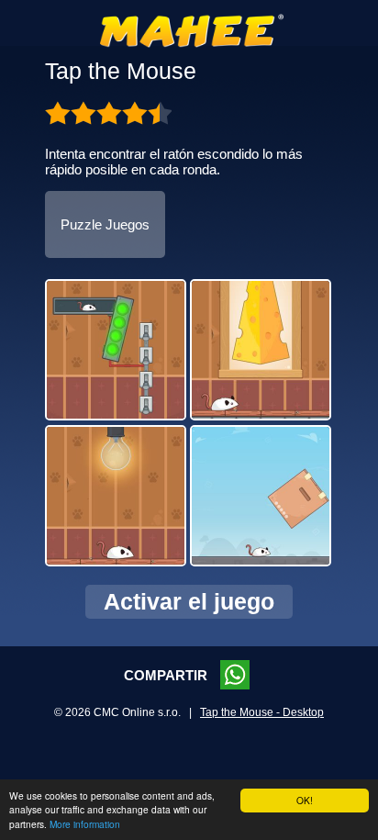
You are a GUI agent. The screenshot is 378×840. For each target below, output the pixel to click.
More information (85, 824)
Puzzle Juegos (105, 224)
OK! (304, 800)
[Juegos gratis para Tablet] (192, 44)
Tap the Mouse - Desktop (262, 712)
